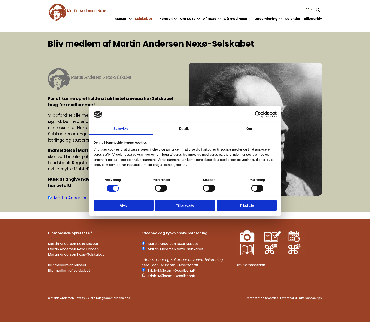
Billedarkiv (313, 18)
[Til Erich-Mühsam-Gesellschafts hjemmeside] (143, 275)
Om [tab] (249, 128)
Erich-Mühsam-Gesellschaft (172, 270)
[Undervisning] (270, 241)
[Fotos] (247, 241)
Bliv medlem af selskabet (69, 270)
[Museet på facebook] (143, 243)
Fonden (166, 18)
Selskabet (143, 18)
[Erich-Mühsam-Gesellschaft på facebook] (143, 270)
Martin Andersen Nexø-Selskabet (87, 198)
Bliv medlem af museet (67, 265)
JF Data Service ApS (308, 298)
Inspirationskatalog (244, 22)
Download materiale (276, 22)
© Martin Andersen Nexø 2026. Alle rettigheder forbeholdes (89, 298)
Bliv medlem (149, 22)
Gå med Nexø (235, 18)
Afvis (123, 205)
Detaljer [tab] (185, 128)
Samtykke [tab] (120, 128)
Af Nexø (209, 18)
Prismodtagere (176, 22)
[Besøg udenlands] (294, 254)
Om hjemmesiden (250, 264)
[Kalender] (294, 241)
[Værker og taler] (247, 254)
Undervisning (266, 18)
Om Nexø (188, 18)
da (307, 9)
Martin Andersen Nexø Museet (73, 243)
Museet (121, 18)
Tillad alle (247, 205)
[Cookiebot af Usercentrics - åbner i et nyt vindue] (258, 114)
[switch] (161, 188)
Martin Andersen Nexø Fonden (73, 249)
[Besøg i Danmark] (270, 254)
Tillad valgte (185, 205)
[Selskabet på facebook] (50, 198)
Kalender (293, 18)
